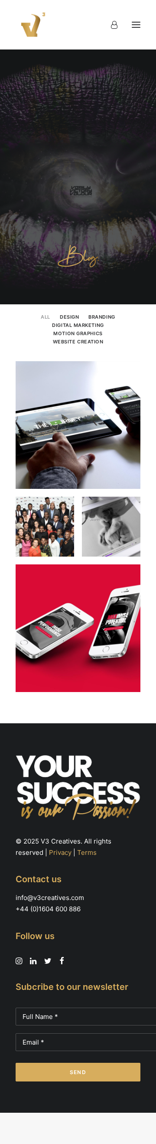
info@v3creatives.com (50, 897)
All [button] (45, 317)
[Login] (110, 25)
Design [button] (69, 317)
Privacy (60, 852)
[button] (136, 24)
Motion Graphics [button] (77, 333)
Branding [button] (101, 317)
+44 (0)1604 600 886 (48, 909)
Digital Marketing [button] (78, 325)
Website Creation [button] (78, 342)
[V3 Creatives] (31, 25)
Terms (87, 852)
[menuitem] (45, 316)
